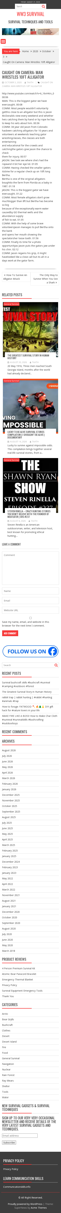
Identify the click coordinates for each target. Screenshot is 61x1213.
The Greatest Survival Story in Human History (28, 356)
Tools (5, 1091)
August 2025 (9, 817)
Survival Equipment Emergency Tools (22, 990)
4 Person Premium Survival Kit (18, 968)
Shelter (6, 1086)
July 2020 (7, 934)
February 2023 (10, 867)
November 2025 (11, 800)
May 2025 (7, 833)
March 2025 (8, 845)
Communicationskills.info (16, 1186)
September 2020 (11, 923)
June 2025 (7, 828)
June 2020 (7, 939)
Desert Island (9, 1041)
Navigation (8, 1063)
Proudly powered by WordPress (25, 1204)
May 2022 (7, 878)
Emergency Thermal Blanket (17, 979)
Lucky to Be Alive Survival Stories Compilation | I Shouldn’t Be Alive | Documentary (26, 434)
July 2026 (7, 755)
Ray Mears (8, 1080)
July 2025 (7, 822)
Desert (5, 1036)
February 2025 (10, 850)
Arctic (5, 1013)
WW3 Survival (30, 13)
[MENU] (3, 41)
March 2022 (8, 889)
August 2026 (9, 750)
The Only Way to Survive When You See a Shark (45, 278)
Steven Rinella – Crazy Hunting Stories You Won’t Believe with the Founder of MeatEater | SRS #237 (28, 513)
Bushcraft (7, 1025)
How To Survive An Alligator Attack (15, 276)
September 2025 (11, 811)
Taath (30, 82)
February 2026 (10, 783)
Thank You (8, 996)
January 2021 (9, 906)
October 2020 (9, 917)
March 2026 (8, 778)
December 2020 (11, 911)
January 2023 (9, 872)
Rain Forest (8, 1075)
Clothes (6, 1030)
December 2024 (11, 861)
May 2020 (7, 945)
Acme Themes (39, 1207)
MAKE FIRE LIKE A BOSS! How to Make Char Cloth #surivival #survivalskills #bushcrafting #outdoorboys (29, 719)
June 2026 (7, 761)
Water (5, 1097)
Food (5, 1052)
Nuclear (6, 1069)
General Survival (11, 304)
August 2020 (9, 928)
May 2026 (7, 767)
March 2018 (8, 950)
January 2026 (9, 789)
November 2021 (11, 895)
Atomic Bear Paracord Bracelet (19, 974)
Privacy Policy (9, 985)
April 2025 (7, 839)
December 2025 (11, 794)
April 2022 (7, 884)
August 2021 (9, 900)
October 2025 (9, 806)
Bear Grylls (8, 1019)
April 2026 (7, 772)
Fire (4, 1047)
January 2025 (9, 856)
